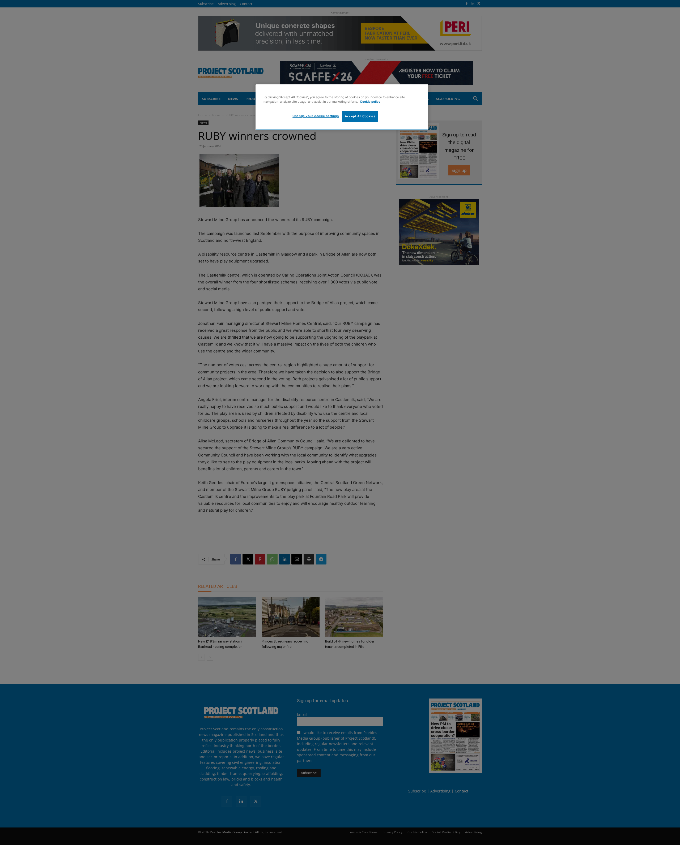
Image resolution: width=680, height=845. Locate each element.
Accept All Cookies (360, 116)
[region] (342, 107)
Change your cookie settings (315, 116)
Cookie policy (370, 102)
